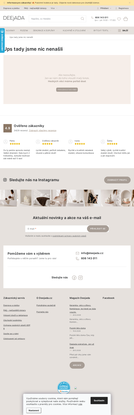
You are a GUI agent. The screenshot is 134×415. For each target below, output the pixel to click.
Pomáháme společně (46, 305)
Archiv (77, 365)
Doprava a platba (11, 8)
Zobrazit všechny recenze (42, 130)
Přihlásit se (98, 229)
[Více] (123, 30)
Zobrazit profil (117, 180)
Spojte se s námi (10, 333)
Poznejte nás (42, 312)
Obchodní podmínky (12, 320)
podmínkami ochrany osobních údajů (69, 236)
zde (80, 404)
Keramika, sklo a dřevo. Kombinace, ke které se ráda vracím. (83, 308)
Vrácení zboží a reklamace (15, 315)
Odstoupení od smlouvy (14, 338)
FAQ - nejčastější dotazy (35, 8)
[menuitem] (10, 30)
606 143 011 (101, 17)
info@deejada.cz (92, 253)
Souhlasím (99, 400)
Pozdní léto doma (78, 328)
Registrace (124, 8)
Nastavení (34, 410)
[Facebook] (74, 278)
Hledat (82, 18)
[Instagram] (80, 278)
